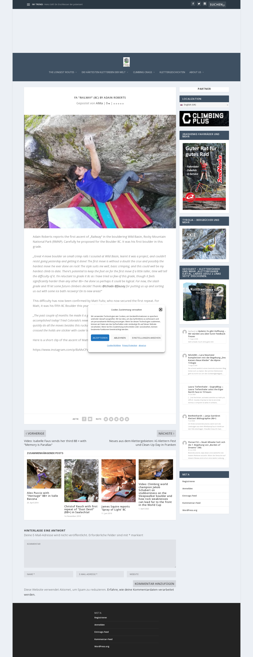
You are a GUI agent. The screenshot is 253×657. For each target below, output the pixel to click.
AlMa (99, 103)
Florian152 (193, 442)
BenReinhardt (195, 415)
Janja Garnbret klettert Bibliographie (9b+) (204, 417)
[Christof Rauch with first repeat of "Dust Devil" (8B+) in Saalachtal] (81, 480)
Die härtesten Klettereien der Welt (104, 72)
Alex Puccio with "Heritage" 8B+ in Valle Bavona (42, 495)
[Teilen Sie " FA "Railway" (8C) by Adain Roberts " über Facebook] (84, 419)
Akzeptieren (100, 337)
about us (142, 345)
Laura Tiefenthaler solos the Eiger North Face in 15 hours (205, 390)
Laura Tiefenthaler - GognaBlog (204, 386)
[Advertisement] (126, 30)
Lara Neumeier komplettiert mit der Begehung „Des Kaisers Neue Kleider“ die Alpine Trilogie (207, 359)
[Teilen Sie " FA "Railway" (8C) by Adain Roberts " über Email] (90, 419)
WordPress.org (189, 510)
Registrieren (188, 481)
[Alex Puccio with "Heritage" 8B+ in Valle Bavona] (44, 474)
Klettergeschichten (172, 72)
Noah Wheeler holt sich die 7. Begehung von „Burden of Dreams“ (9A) (206, 445)
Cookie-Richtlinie (114, 345)
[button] (160, 309)
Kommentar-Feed (191, 502)
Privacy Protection (129, 345)
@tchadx (108, 286)
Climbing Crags (142, 72)
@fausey (119, 286)
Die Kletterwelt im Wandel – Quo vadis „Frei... (65, 4)
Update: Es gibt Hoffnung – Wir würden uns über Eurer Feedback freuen (207, 334)
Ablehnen (120, 337)
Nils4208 (192, 355)
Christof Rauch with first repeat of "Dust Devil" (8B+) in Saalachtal (81, 509)
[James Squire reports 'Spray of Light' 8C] (118, 480)
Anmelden (187, 488)
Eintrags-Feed (189, 495)
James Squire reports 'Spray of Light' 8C (115, 508)
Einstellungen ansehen (146, 337)
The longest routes (61, 72)
